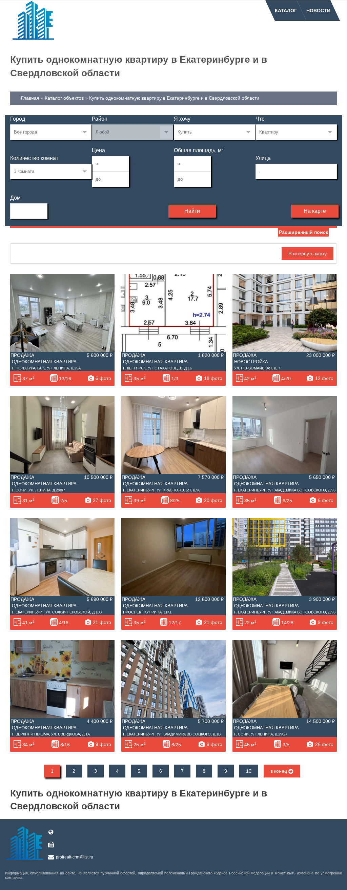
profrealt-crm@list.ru (74, 857)
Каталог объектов (64, 98)
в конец (279, 771)
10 (248, 771)
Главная (30, 98)
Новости (318, 10)
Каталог (286, 10)
